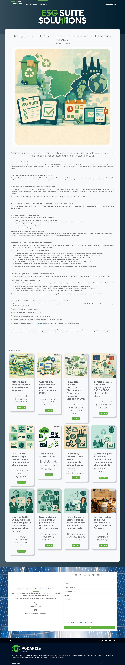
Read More (21, 407)
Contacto (43, 4)
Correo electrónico (69, 588)
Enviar (89, 627)
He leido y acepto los (79, 622)
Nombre (66, 580)
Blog (35, 4)
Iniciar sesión (110, 4)
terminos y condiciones (85, 622)
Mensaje (66, 595)
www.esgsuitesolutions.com (41, 323)
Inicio (28, 4)
